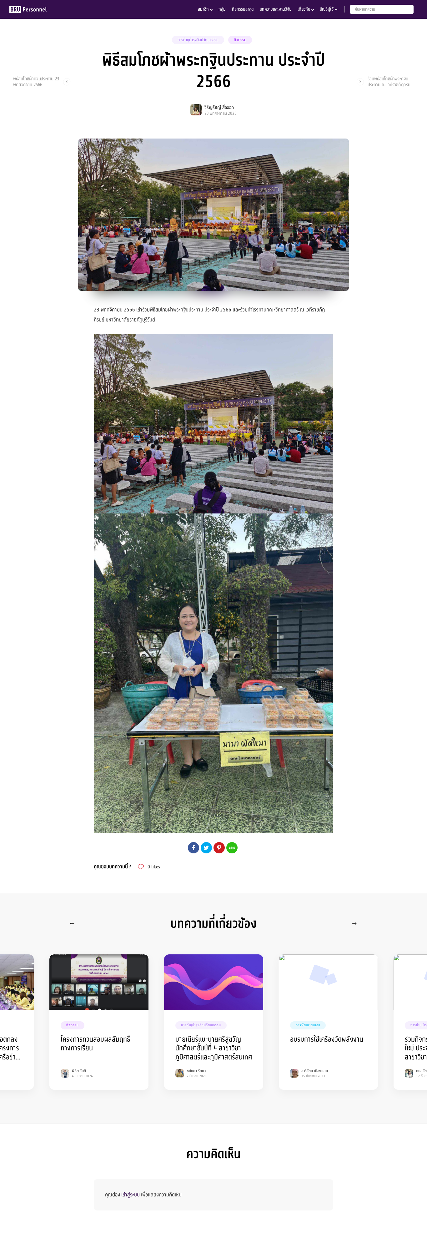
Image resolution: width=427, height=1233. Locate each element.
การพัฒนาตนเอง (308, 1025)
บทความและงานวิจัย (275, 9)
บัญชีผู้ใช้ (327, 9)
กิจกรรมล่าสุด (243, 9)
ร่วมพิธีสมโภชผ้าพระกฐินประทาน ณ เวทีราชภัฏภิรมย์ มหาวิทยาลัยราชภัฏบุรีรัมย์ (390, 81)
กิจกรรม (240, 40)
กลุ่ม (222, 9)
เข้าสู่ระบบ (130, 1195)
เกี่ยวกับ (304, 9)
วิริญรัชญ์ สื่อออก (219, 107)
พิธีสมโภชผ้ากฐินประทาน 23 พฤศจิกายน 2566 (36, 81)
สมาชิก (203, 9)
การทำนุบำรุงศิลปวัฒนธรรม (198, 40)
